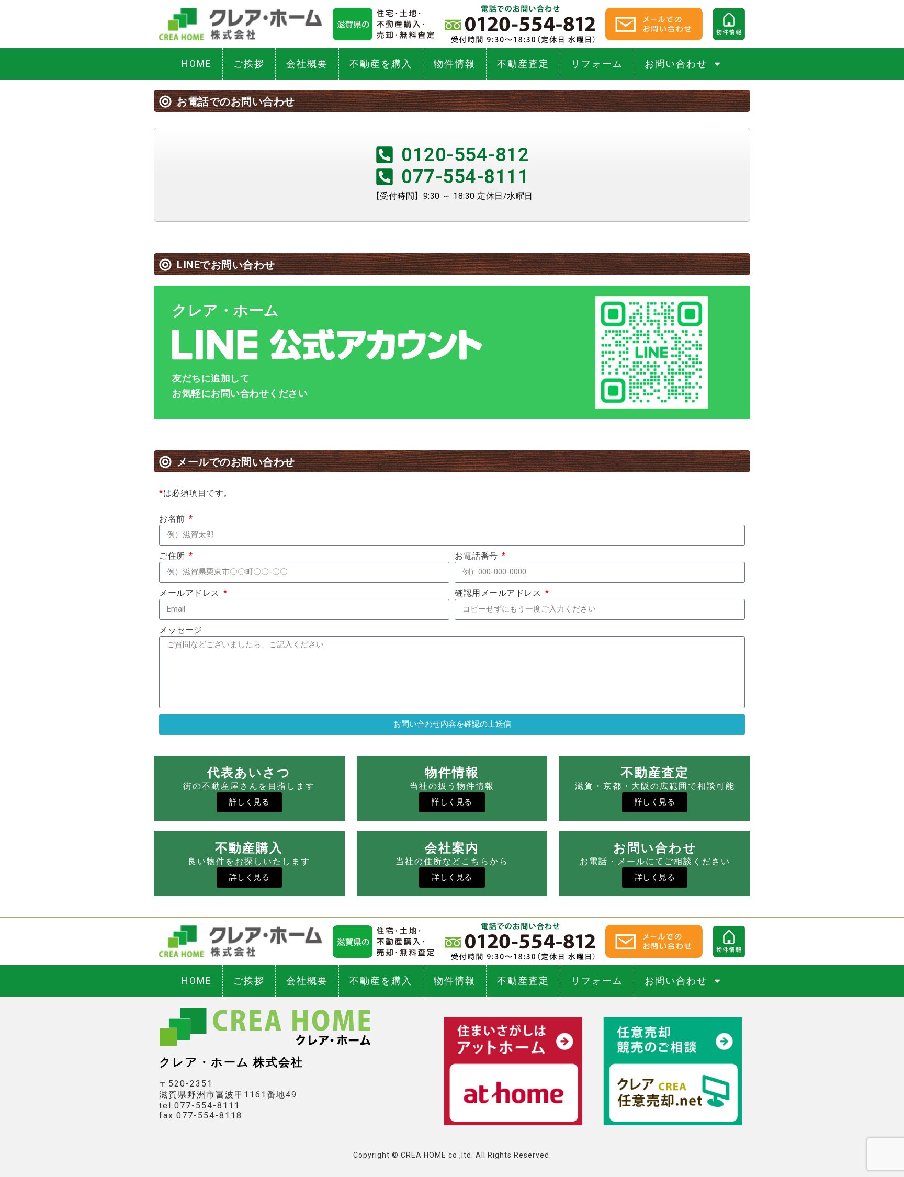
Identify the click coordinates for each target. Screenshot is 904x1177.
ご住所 (173, 556)
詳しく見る (249, 802)
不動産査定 (523, 63)
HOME (197, 63)
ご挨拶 (249, 63)
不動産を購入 (380, 63)
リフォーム (597, 63)
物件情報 (455, 63)
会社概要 (307, 63)
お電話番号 (477, 556)
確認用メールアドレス (499, 593)
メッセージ (180, 630)
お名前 (173, 519)
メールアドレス (190, 593)
